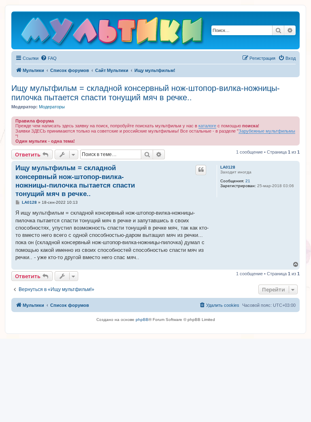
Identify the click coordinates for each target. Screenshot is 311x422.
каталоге (207, 125)
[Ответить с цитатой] (201, 170)
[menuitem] (48, 58)
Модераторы (52, 106)
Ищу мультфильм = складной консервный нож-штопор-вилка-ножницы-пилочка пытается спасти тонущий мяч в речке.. (145, 93)
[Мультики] (113, 32)
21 (247, 181)
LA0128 (227, 167)
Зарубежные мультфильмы (267, 131)
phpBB (142, 319)
